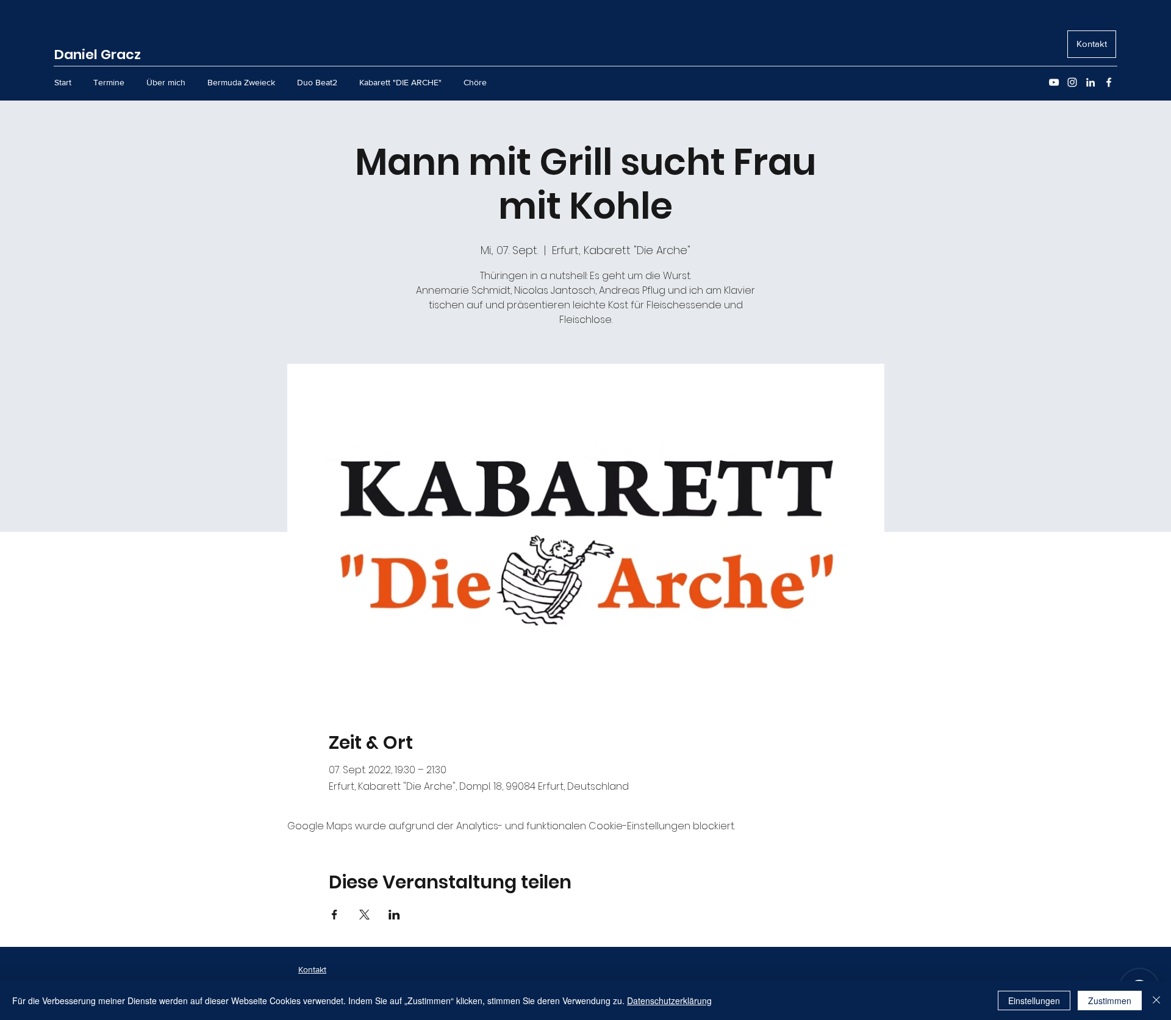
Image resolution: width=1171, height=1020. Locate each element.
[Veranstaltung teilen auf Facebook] (334, 914)
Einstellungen (1034, 1000)
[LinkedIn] (1090, 82)
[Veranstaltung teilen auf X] (364, 914)
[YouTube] (1054, 82)
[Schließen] (1156, 1000)
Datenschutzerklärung (669, 1000)
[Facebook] (1109, 82)
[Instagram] (1072, 82)
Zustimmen (1109, 1000)
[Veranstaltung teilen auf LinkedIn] (394, 914)
